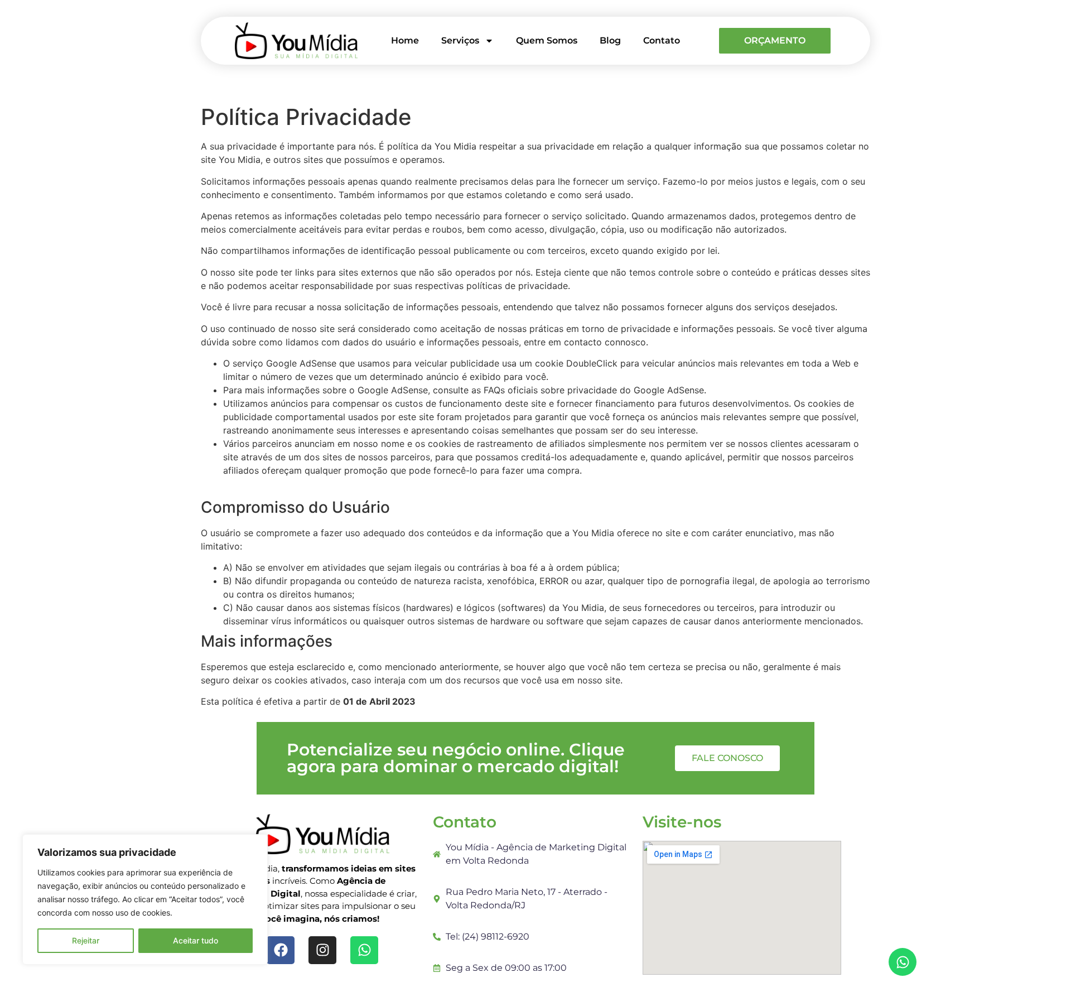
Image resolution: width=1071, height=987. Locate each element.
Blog (610, 40)
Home (405, 40)
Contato (661, 40)
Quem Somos (546, 40)
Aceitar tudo (195, 940)
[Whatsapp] (902, 962)
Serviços (460, 40)
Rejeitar (85, 940)
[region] (145, 899)
